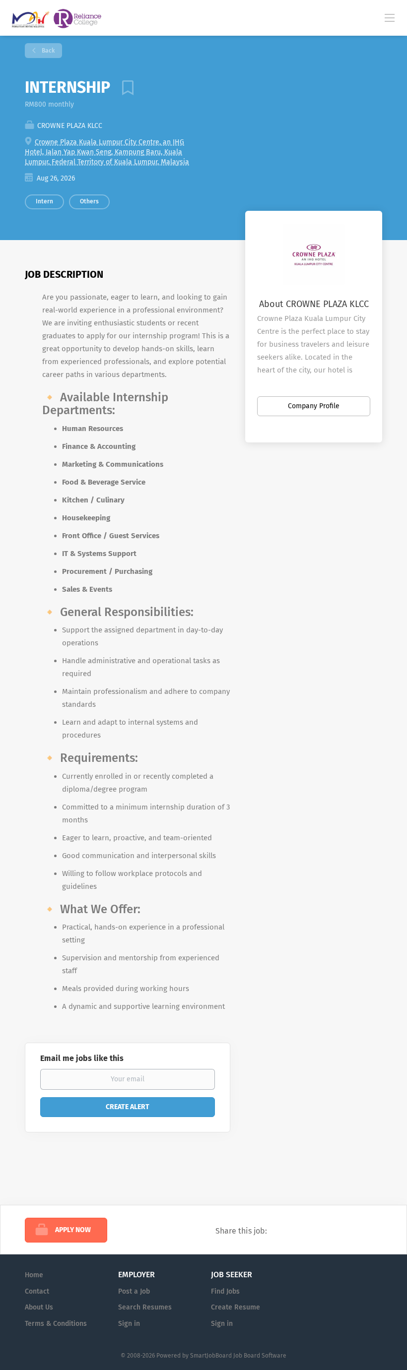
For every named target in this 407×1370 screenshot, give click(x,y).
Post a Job (134, 1291)
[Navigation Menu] (390, 17)
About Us (39, 1307)
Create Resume (235, 1307)
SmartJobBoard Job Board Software (238, 1355)
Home (34, 1275)
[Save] (124, 87)
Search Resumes (145, 1307)
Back (47, 50)
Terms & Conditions (56, 1323)
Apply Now (73, 1230)
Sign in (129, 1323)
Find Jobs (225, 1291)
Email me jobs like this (82, 1058)
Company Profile (313, 406)
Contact (37, 1291)
